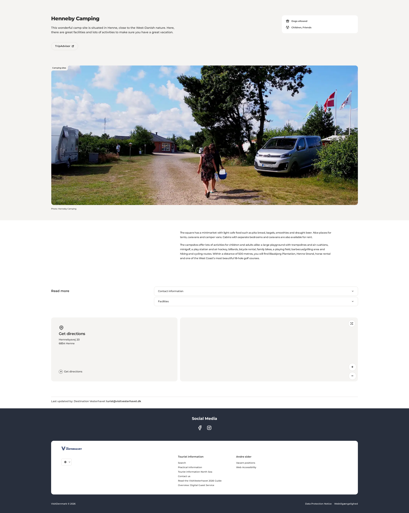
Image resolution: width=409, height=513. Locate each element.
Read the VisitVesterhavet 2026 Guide (200, 480)
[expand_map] (351, 323)
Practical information (190, 467)
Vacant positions (245, 462)
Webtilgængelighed (346, 503)
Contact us (184, 476)
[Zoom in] (352, 367)
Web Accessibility (246, 467)
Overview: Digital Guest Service (196, 485)
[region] (269, 349)
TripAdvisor (62, 46)
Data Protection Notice (318, 503)
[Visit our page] (200, 428)
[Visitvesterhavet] (71, 448)
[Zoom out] (352, 376)
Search (182, 462)
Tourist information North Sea (195, 471)
